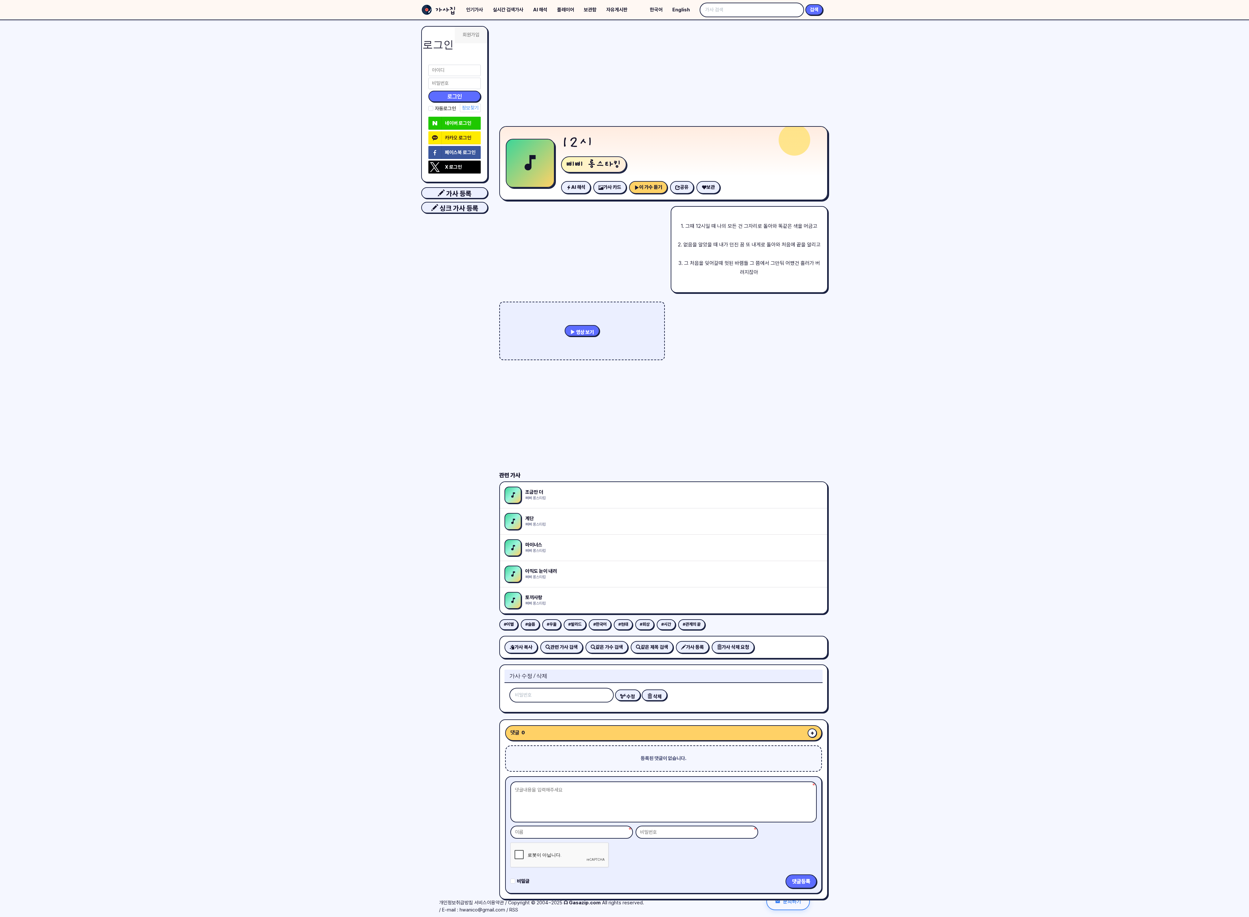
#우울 (552, 624)
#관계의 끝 (692, 624)
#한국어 (600, 624)
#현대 (623, 624)
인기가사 (474, 10)
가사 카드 (612, 187)
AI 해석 (540, 10)
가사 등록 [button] (458, 194)
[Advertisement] (663, 74)
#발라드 (575, 624)
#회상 (645, 624)
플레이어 (565, 10)
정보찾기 (470, 108)
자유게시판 (616, 10)
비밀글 (523, 881)
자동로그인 (445, 108)
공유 (684, 187)
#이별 (509, 624)
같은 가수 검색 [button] (609, 647)
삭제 (657, 697)
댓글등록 (801, 881)
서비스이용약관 (489, 903)
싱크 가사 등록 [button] (458, 208)
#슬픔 (530, 624)
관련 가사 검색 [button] (564, 647)
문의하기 (792, 901)
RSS (513, 910)
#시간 (666, 624)
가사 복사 (523, 647)
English (681, 10)
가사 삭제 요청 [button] (735, 647)
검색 (814, 10)
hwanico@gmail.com (482, 910)
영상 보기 (584, 332)
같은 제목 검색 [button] (654, 647)
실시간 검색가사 (508, 10)
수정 (630, 697)
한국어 (656, 10)
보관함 (590, 10)
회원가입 (471, 35)
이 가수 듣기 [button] (650, 187)
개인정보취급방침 (456, 903)
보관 (710, 187)
